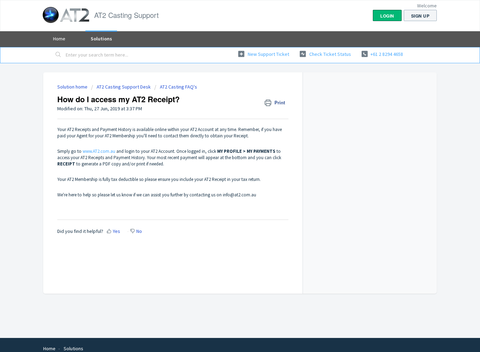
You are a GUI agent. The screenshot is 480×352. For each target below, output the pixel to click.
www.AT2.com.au (99, 151)
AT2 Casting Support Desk (124, 87)
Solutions (101, 38)
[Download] (227, 83)
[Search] (58, 55)
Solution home (73, 87)
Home (59, 38)
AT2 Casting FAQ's (178, 87)
